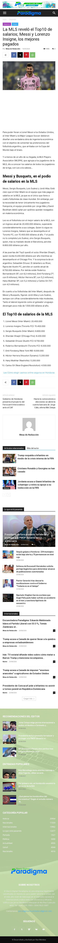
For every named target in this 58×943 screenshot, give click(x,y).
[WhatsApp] (32, 55)
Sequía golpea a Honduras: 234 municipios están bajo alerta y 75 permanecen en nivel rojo (35, 554)
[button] (4, 13)
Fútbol (15, 24)
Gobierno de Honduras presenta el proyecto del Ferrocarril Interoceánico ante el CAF (14, 403)
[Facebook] (14, 55)
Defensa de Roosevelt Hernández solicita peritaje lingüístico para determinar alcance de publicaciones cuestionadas (35, 569)
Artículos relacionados (14, 448)
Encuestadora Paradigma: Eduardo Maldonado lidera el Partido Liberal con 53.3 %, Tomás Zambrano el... (27, 623)
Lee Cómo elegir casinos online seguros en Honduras (29, 372)
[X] (20, 55)
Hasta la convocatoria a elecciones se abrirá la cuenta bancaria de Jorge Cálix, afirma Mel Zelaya (44, 403)
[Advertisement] (29, 111)
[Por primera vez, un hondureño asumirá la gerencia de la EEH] (9, 787)
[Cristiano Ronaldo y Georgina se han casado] (9, 471)
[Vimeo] (29, 929)
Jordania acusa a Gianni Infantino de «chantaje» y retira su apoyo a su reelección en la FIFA (36, 484)
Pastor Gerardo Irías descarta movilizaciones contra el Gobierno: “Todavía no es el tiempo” (31, 583)
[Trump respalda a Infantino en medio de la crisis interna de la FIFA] (9, 458)
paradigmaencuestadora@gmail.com (35, 911)
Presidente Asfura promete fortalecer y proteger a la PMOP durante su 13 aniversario (27, 537)
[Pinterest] (26, 55)
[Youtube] (43, 929)
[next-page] (8, 494)
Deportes (12, 19)
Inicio (5, 19)
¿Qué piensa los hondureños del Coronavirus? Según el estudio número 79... (35, 799)
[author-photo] (29, 431)
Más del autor (33, 448)
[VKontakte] (36, 929)
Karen (5, 661)
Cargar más (28, 698)
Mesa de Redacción (13, 49)
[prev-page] (4, 494)
